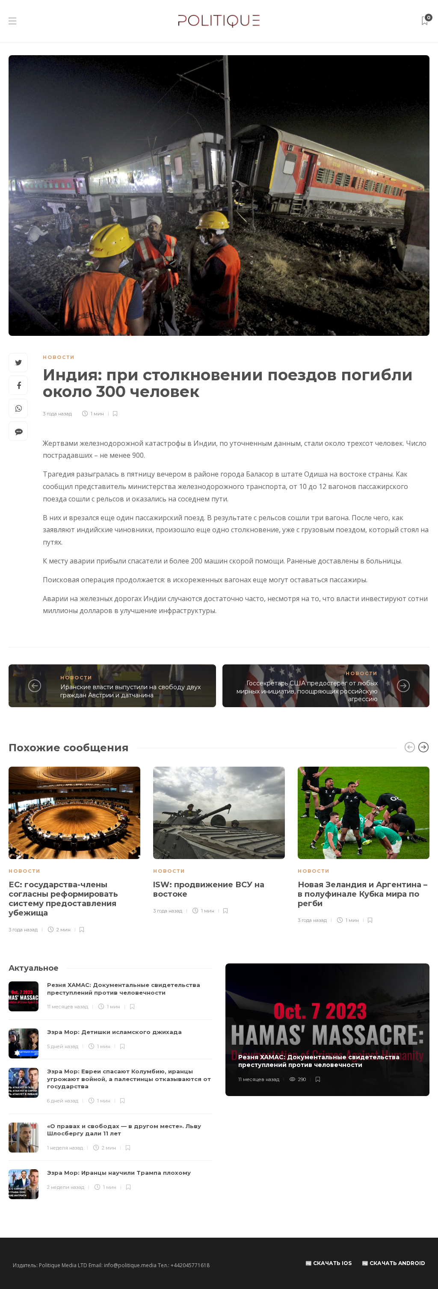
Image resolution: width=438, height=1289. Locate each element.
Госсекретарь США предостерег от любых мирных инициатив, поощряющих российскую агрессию (307, 691)
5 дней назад (62, 1046)
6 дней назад (62, 1101)
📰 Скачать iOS (328, 1263)
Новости (59, 357)
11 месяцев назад (67, 1007)
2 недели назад (65, 1187)
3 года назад (57, 414)
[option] (74, 850)
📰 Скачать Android (393, 1263)
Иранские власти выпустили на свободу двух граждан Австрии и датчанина (130, 691)
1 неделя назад (65, 1148)
